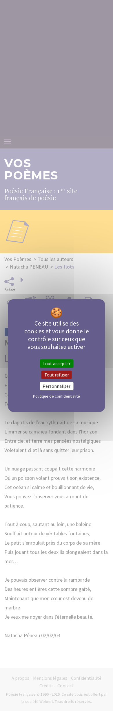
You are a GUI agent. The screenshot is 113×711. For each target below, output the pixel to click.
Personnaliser (56, 386)
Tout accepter (56, 363)
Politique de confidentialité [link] (56, 396)
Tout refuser (56, 374)
